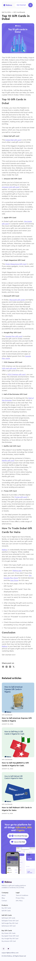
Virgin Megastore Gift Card (15, 264)
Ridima (4, 549)
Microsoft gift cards (17, 300)
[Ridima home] (7, 5)
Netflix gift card (8, 460)
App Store (14, 580)
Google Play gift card (13, 336)
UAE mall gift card (9, 368)
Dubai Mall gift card (13, 140)
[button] (30, 5)
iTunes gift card (20, 497)
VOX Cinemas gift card (16, 374)
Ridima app (17, 570)
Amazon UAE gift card (10, 187)
